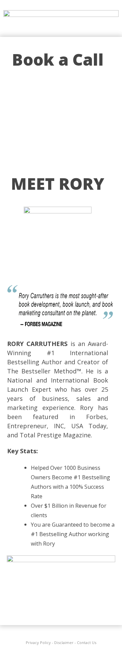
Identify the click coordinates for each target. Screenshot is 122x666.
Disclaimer (64, 642)
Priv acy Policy (38, 642)
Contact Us (86, 642)
